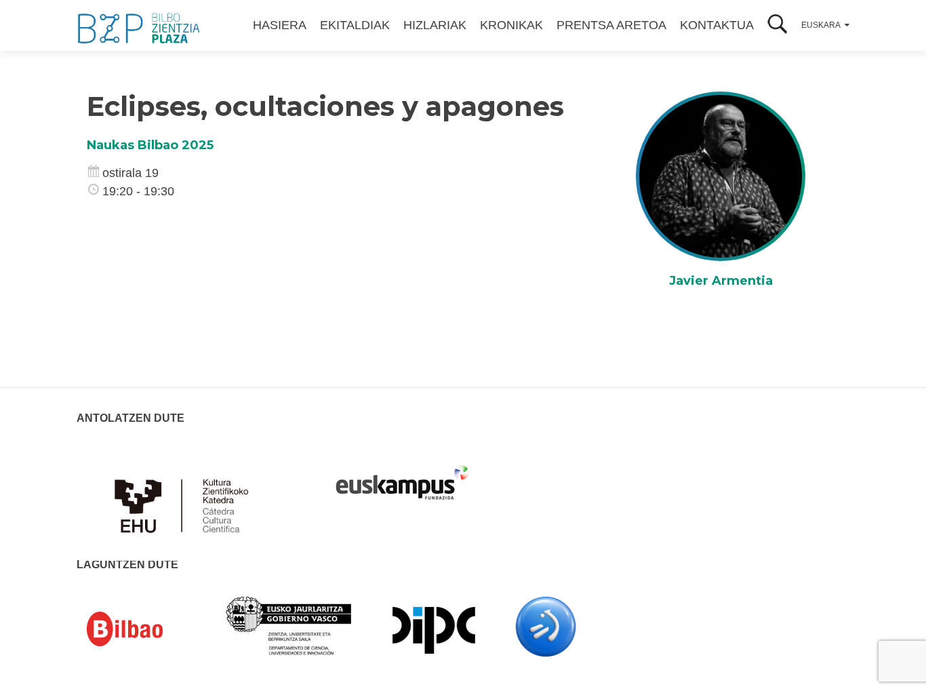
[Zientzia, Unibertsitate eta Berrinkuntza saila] (289, 624)
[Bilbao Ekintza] (144, 629)
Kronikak (511, 25)
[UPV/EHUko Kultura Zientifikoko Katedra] (185, 498)
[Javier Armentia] (720, 175)
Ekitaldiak (355, 25)
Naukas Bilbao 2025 (150, 145)
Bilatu (777, 25)
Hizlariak (434, 25)
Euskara (821, 25)
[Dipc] (434, 629)
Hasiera (279, 25)
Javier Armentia (721, 280)
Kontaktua (717, 25)
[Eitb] (545, 626)
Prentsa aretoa (611, 25)
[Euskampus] (402, 476)
